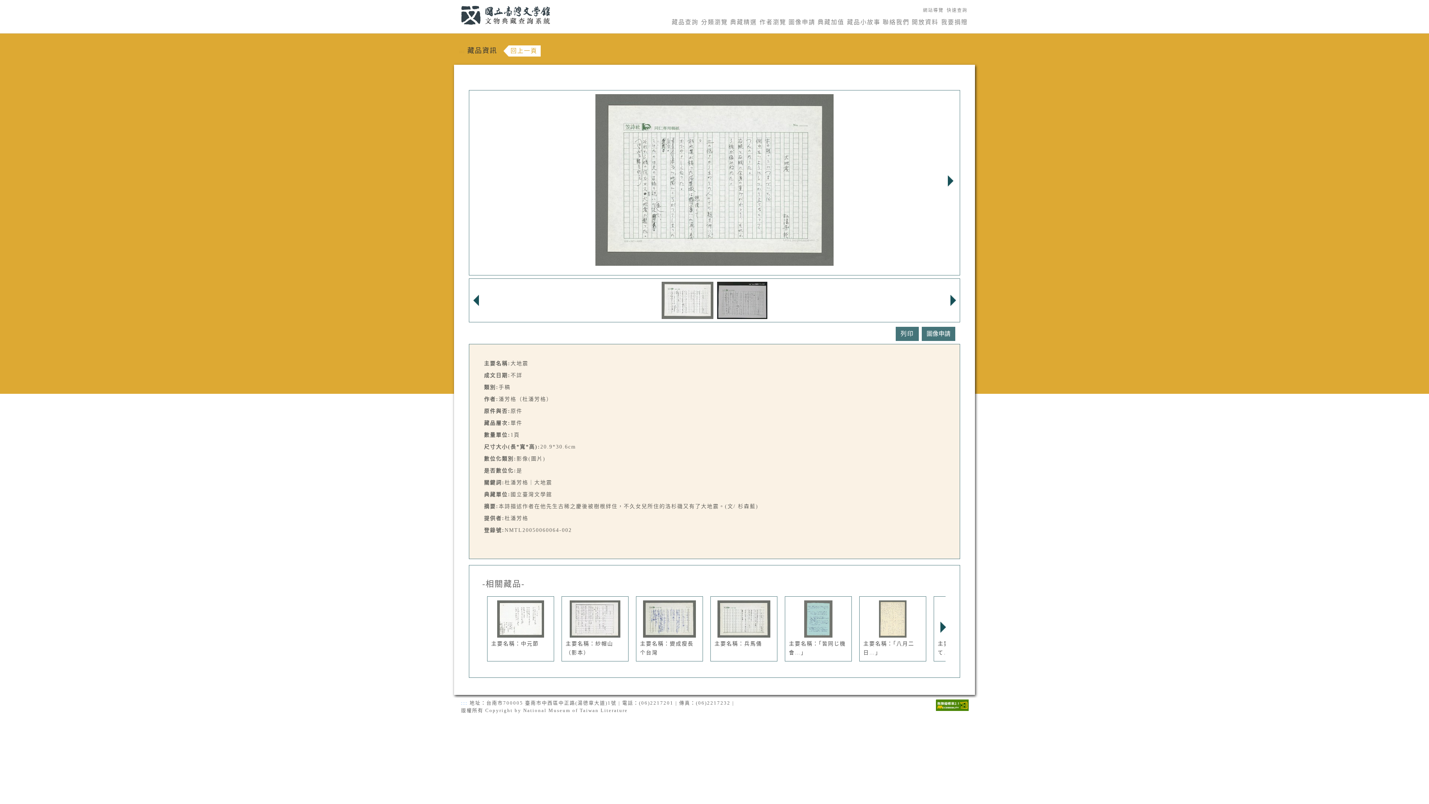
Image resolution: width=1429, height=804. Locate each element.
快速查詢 (957, 10)
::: (457, 4)
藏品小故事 (863, 22)
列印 (907, 334)
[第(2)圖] (742, 300)
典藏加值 (831, 22)
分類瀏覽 (714, 22)
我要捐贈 (954, 22)
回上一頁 (524, 51)
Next (950, 180)
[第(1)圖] (687, 300)
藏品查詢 (685, 22)
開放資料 (925, 22)
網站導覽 (933, 10)
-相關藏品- (503, 584)
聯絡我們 (896, 22)
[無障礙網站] (952, 704)
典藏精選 (743, 22)
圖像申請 (802, 22)
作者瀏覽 (773, 22)
